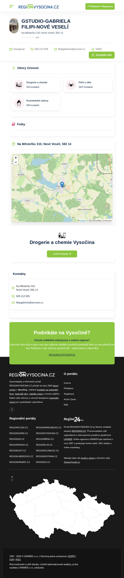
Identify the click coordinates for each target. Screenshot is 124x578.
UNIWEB (68, 439)
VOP (11, 559)
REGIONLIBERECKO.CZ (21, 456)
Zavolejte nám (104, 55)
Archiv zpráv (70, 399)
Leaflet (82, 220)
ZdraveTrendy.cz (72, 462)
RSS (66, 405)
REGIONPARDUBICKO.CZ (48, 427)
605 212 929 (23, 296)
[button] (62, 185)
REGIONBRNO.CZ (45, 439)
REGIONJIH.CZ (16, 439)
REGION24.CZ (43, 462)
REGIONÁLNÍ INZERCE (62, 355)
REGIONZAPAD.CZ (18, 433)
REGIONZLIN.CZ (44, 445)
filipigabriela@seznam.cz (29, 302)
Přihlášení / (95, 6)
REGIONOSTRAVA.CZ (46, 456)
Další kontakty (61, 254)
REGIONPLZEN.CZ (18, 427)
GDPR (71, 556)
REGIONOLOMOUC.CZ (47, 450)
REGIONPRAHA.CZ (18, 445)
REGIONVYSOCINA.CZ (47, 433)
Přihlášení (68, 388)
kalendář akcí (21, 394)
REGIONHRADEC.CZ (19, 462)
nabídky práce (36, 394)
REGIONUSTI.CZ (17, 450)
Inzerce (67, 383)
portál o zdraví (88, 458)
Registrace (107, 6)
